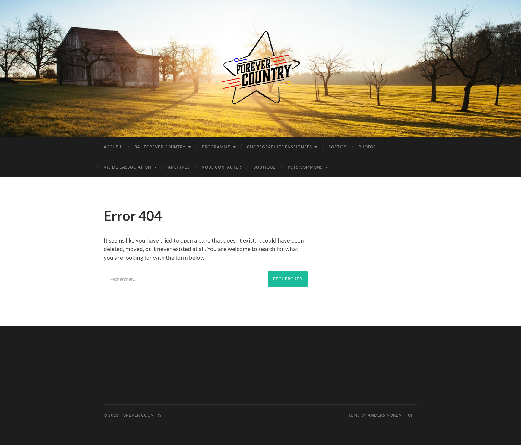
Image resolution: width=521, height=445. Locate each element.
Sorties (337, 147)
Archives (179, 167)
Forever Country (141, 415)
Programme (216, 147)
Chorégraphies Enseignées (279, 147)
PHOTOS (367, 147)
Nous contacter (221, 167)
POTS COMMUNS (305, 167)
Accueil (113, 147)
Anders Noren (385, 415)
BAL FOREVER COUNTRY (159, 147)
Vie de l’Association (127, 167)
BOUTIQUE (264, 167)
